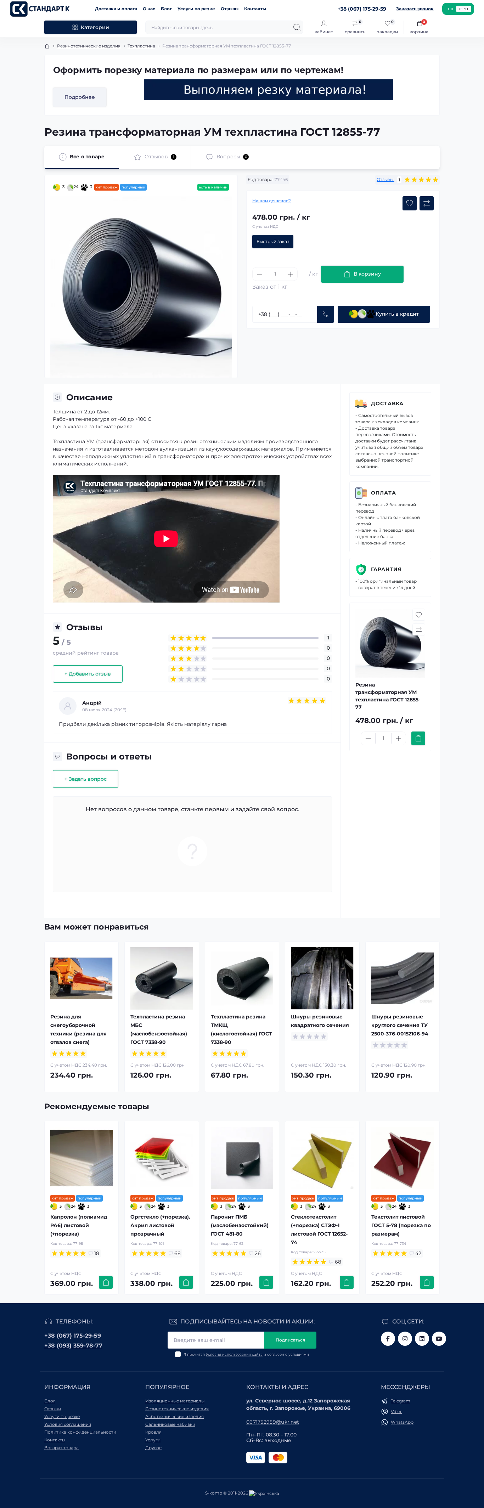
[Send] (325, 314)
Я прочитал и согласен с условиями (246, 1354)
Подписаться (290, 1340)
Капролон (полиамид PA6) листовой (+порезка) (78, 1225)
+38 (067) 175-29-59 (72, 1335)
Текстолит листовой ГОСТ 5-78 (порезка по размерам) (401, 1225)
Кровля (153, 1432)
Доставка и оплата (116, 8)
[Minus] (260, 274)
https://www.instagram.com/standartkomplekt (405, 1339)
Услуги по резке (196, 8)
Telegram (400, 1400)
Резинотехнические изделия (88, 46)
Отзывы (229, 8)
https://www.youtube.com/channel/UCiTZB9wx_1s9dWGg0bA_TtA (439, 1339)
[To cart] (418, 738)
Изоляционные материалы (174, 1400)
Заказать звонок (415, 8)
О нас (149, 8)
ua (450, 8)
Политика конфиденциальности (80, 1432)
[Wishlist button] (410, 203)
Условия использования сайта (234, 1354)
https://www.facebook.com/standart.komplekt (388, 1339)
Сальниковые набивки (170, 1424)
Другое (153, 1447)
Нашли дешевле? (271, 200)
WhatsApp (402, 1422)
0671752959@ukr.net (272, 1422)
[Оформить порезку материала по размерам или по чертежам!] (268, 89)
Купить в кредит (397, 314)
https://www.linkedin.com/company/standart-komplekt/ (422, 1339)
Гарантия (386, 569)
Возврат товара (61, 1447)
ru (465, 8)
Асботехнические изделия (174, 1416)
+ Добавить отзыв (87, 674)
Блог (166, 8)
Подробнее (79, 97)
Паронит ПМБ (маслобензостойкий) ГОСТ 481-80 (240, 1225)
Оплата (383, 493)
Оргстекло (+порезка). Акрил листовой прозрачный (160, 1225)
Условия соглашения (67, 1424)
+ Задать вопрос (85, 779)
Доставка (387, 403)
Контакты (255, 8)
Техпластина (141, 46)
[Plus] (290, 274)
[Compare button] (427, 203)
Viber (396, 1411)
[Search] (297, 27)
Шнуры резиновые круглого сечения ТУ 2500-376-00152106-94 (399, 1025)
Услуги (153, 1439)
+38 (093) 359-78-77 (73, 1345)
